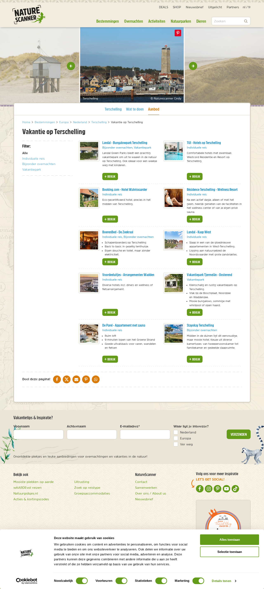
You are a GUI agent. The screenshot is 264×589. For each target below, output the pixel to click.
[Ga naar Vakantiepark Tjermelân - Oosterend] (173, 283)
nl (244, 7)
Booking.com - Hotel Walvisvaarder (124, 189)
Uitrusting (81, 481)
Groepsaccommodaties (92, 493)
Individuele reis (33, 158)
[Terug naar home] (28, 14)
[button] (71, 66)
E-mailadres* (130, 426)
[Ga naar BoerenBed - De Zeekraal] (89, 240)
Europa (185, 438)
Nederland (188, 432)
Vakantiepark (31, 169)
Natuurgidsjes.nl (25, 493)
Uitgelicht (215, 7)
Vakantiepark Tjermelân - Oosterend (209, 274)
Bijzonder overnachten (38, 163)
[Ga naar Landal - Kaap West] (173, 240)
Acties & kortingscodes (31, 499)
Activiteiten (156, 21)
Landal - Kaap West (199, 232)
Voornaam (21, 426)
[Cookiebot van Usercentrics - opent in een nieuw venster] (27, 581)
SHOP (177, 7)
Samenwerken (146, 487)
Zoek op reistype (87, 487)
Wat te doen (135, 109)
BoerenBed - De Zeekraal (117, 232)
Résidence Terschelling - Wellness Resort (212, 189)
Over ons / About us (150, 493)
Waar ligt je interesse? (191, 426)
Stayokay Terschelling (200, 325)
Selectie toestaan (229, 552)
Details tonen (221, 581)
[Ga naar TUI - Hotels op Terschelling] (173, 151)
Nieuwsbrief (194, 7)
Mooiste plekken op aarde (33, 481)
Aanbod (153, 109)
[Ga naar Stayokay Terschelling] (173, 333)
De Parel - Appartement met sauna (123, 325)
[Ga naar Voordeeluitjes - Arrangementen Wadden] (89, 283)
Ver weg (186, 444)
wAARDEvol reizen (27, 487)
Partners (233, 7)
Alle (25, 153)
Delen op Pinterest (178, 33)
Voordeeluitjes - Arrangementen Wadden (128, 274)
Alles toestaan (229, 539)
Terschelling (113, 109)
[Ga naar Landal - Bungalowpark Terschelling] (89, 151)
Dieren (201, 21)
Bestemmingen (107, 21)
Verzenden (239, 434)
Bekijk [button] (111, 176)
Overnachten (133, 21)
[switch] (121, 580)
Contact (141, 481)
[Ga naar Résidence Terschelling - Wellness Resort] (173, 198)
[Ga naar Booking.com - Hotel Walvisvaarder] (89, 198)
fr (249, 7)
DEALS (163, 7)
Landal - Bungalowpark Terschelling (124, 142)
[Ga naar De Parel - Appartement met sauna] (89, 333)
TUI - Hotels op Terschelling (204, 142)
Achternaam (76, 426)
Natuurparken (181, 21)
